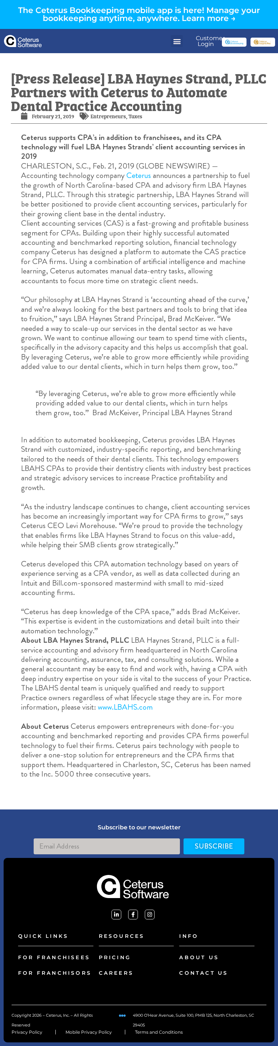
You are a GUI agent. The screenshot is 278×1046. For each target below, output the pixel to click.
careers (116, 973)
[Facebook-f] (133, 914)
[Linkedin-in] (116, 914)
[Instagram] (150, 914)
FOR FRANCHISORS (55, 973)
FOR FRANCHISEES (54, 957)
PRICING (115, 957)
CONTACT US (203, 973)
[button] (177, 41)
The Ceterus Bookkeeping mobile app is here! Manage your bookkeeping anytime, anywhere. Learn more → (139, 14)
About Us (199, 957)
